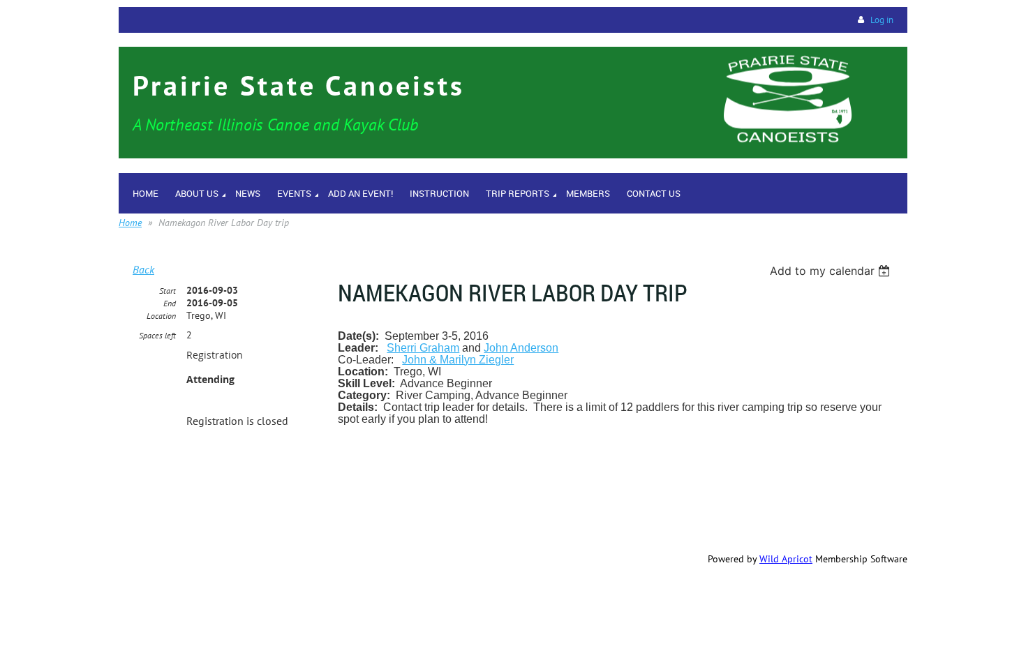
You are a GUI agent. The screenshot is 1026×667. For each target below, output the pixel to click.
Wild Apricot (785, 559)
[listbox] (831, 270)
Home (130, 222)
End (169, 303)
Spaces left (157, 335)
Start (167, 290)
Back (143, 269)
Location (161, 315)
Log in (881, 20)
